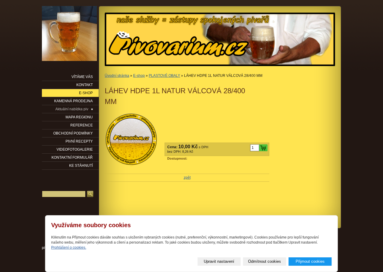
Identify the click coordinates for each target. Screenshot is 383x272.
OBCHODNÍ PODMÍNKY (73, 133)
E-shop (139, 76)
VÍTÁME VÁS (82, 77)
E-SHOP (86, 93)
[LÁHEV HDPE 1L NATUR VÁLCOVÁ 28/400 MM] (132, 139)
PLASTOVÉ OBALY (164, 76)
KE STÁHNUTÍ (81, 165)
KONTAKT (84, 85)
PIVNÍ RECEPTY (79, 141)
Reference (81, 125)
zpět (187, 177)
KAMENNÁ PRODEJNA (73, 101)
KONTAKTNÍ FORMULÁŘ (72, 157)
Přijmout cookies (310, 261)
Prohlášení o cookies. (68, 247)
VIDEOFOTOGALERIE (75, 149)
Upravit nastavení (219, 261)
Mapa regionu (79, 117)
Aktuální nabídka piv (71, 109)
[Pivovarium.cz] (69, 33)
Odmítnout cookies (264, 261)
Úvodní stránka (117, 76)
